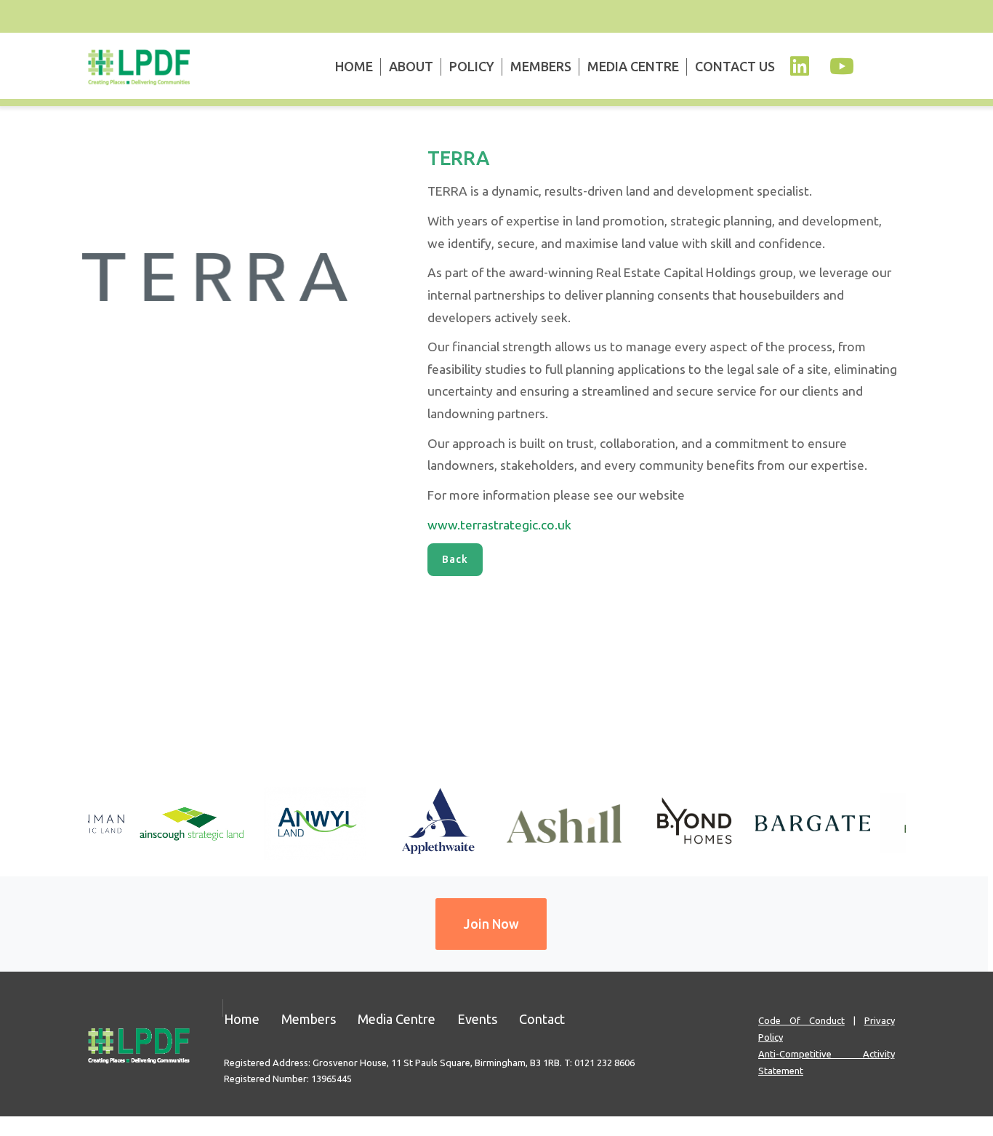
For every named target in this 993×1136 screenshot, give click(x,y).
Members (540, 66)
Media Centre (633, 66)
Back (455, 559)
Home (354, 66)
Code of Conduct (801, 1020)
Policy (471, 66)
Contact (542, 1019)
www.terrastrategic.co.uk (499, 525)
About (411, 66)
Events (477, 1019)
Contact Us (735, 66)
